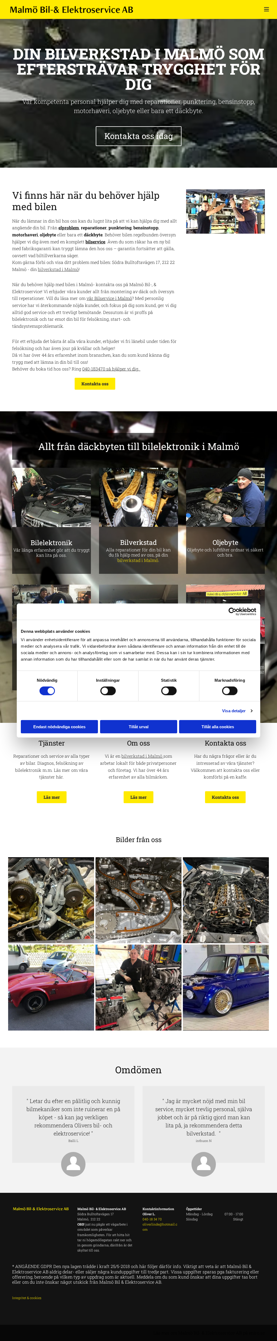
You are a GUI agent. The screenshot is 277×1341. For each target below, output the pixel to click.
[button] (139, 136)
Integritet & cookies (26, 1298)
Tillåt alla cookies (218, 726)
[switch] (108, 690)
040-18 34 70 (152, 1219)
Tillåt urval (139, 726)
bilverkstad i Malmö (137, 560)
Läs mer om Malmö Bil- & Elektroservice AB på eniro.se (209, 1333)
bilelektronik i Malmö (190, 446)
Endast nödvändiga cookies (59, 726)
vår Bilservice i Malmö (109, 298)
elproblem (68, 227)
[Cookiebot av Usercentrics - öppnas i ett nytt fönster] (232, 611)
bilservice (95, 241)
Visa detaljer (234, 710)
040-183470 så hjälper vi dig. (111, 369)
